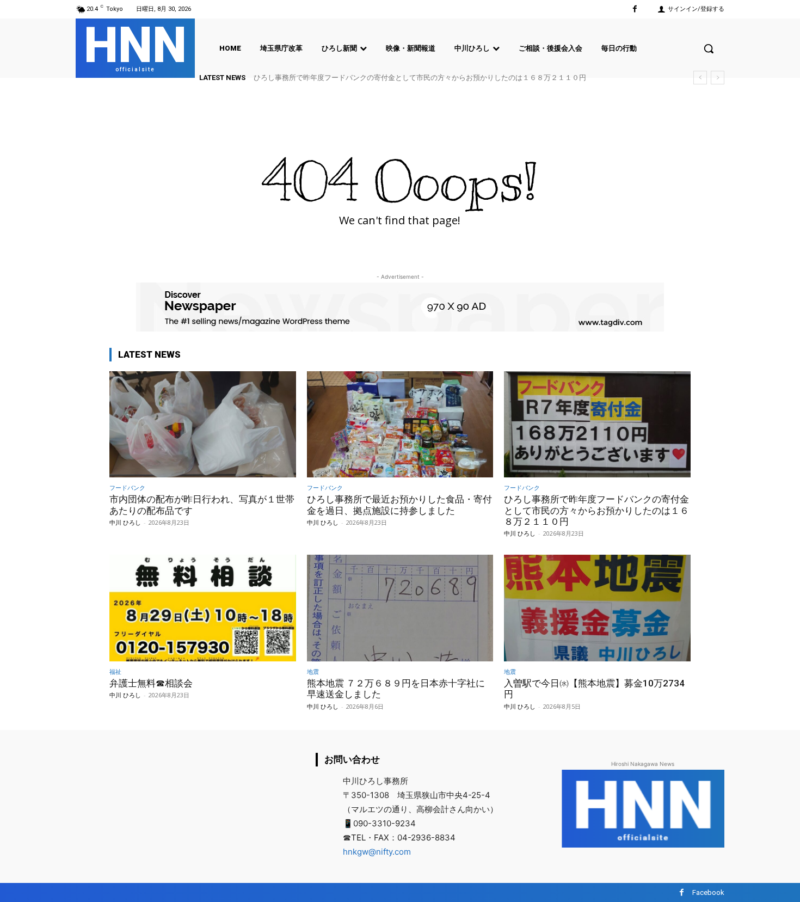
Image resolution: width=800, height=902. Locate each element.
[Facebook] (635, 9)
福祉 (115, 671)
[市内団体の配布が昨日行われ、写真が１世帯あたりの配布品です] (202, 424)
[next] (717, 77)
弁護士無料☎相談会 (151, 683)
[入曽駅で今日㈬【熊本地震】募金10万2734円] (597, 608)
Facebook (708, 892)
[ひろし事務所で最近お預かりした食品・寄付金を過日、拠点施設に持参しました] (400, 424)
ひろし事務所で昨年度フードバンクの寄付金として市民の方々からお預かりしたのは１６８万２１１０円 (420, 77)
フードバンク (127, 487)
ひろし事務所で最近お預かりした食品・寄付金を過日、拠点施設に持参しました (399, 505)
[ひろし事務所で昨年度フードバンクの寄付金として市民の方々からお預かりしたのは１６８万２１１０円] (597, 424)
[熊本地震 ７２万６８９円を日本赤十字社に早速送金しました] (400, 608)
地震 (313, 671)
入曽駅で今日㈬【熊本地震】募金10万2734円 (594, 688)
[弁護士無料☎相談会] (202, 608)
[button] (708, 48)
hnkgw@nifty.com (377, 851)
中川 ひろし (125, 522)
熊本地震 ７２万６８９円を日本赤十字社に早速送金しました (396, 688)
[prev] (700, 77)
